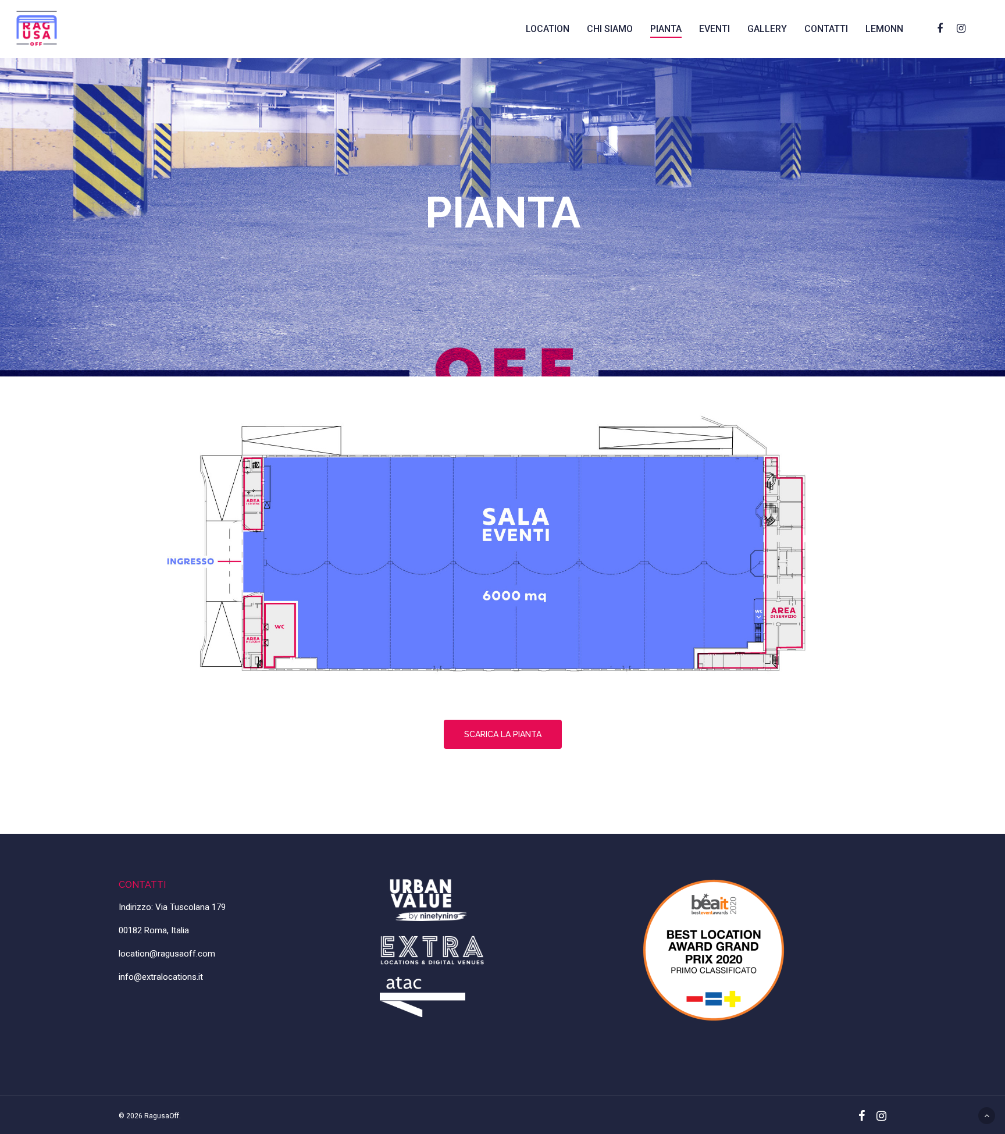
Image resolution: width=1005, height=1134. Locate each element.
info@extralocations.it (161, 977)
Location (547, 28)
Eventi (714, 28)
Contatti (826, 28)
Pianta (666, 28)
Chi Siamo (610, 28)
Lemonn (884, 28)
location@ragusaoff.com (167, 953)
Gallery (767, 28)
